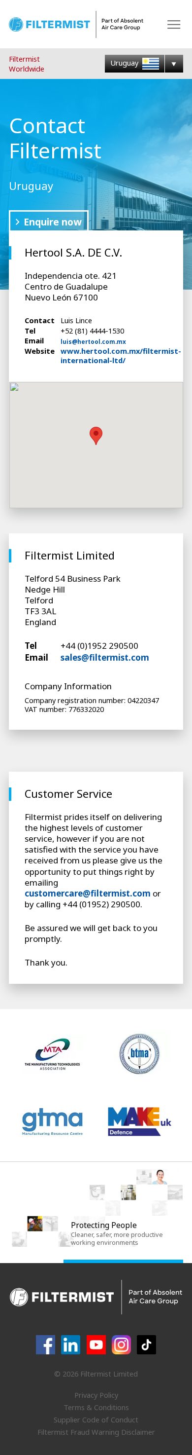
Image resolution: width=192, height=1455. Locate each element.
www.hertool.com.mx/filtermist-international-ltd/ (121, 355)
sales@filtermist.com (105, 657)
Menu (174, 24)
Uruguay (125, 63)
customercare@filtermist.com (88, 893)
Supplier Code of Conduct (96, 1419)
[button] (96, 436)
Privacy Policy (96, 1395)
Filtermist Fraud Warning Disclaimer (96, 1432)
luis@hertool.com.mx (93, 341)
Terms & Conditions (96, 1407)
